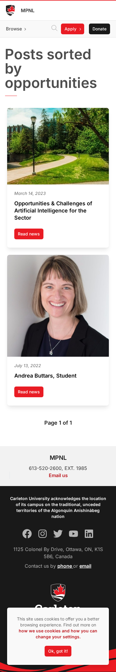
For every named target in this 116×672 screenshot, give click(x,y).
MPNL (28, 10)
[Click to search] (54, 29)
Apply (70, 28)
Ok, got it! (58, 651)
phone (65, 566)
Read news (30, 235)
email (85, 566)
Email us (58, 475)
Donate (99, 28)
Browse (14, 29)
